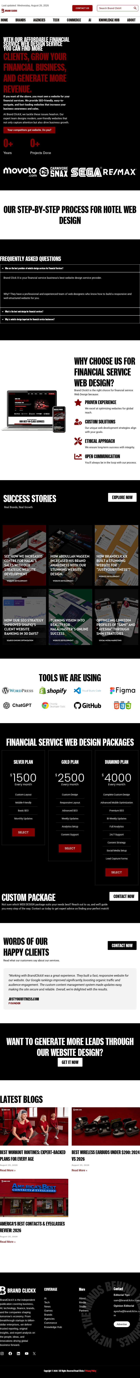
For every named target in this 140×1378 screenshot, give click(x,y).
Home (4, 19)
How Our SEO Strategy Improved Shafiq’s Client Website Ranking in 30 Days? (23, 627)
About (131, 19)
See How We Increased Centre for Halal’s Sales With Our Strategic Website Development (23, 565)
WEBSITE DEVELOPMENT (17, 581)
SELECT (23, 832)
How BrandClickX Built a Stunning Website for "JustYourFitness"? (113, 563)
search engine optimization (20, 640)
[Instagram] (2, 1354)
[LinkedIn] (18, 1354)
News (47, 1306)
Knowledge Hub (109, 19)
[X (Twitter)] (34, 1354)
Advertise (122, 1324)
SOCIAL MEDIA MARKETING (110, 640)
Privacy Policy (90, 1370)
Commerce (74, 19)
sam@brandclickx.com (127, 1300)
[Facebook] (10, 1354)
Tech (56, 19)
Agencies (39, 19)
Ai (90, 19)
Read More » (8, 1170)
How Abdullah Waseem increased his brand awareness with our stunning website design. (69, 565)
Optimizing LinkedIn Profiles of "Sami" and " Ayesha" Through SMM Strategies (115, 627)
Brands (21, 19)
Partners (84, 1310)
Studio (82, 1306)
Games (48, 1310)
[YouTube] (27, 1354)
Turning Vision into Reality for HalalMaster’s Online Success (69, 627)
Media (82, 1302)
